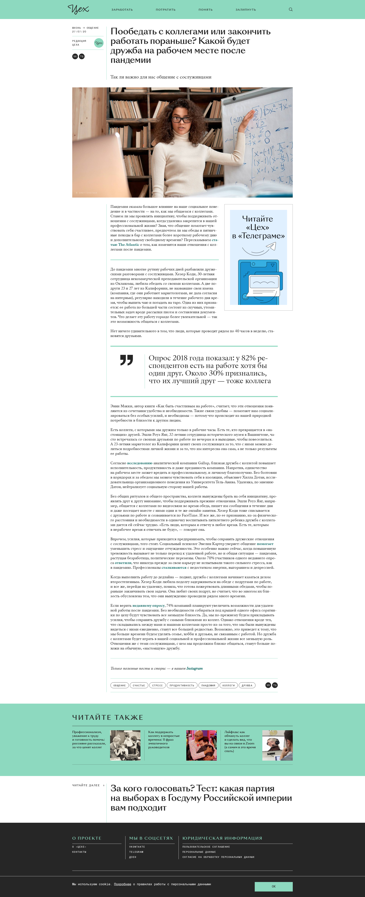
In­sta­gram (194, 668)
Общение (93, 28)
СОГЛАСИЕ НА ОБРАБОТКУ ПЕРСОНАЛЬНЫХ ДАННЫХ (218, 857)
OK (274, 886)
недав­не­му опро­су (149, 605)
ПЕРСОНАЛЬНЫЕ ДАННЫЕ (199, 852)
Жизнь (76, 28)
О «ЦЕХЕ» (79, 847)
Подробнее (122, 884)
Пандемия (209, 685)
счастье (139, 685)
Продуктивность (182, 685)
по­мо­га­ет (265, 543)
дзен (132, 857)
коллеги (229, 685)
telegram (136, 852)
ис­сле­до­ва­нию (139, 463)
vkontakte (137, 847)
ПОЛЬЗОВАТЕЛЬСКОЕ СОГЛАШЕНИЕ (206, 847)
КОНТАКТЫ (79, 852)
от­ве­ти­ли (123, 562)
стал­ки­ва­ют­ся (174, 567)
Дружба (247, 685)
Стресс (157, 685)
